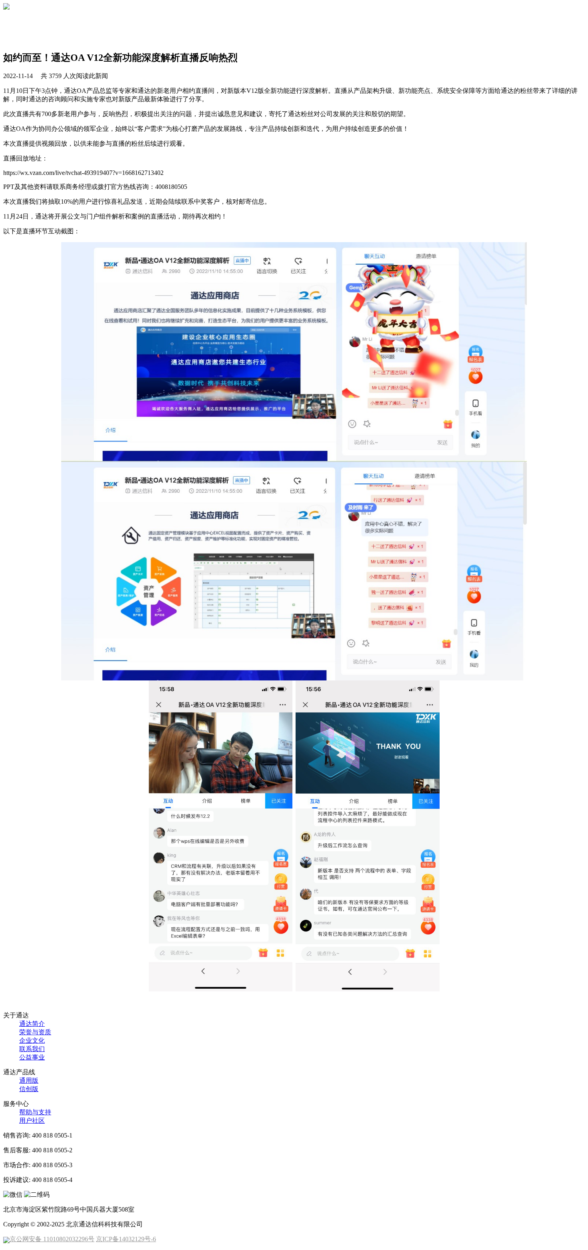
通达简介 (32, 1023)
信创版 (28, 1088)
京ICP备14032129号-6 (126, 1239)
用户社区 (32, 1120)
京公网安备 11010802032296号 (52, 1239)
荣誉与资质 (35, 1032)
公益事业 (32, 1057)
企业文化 (32, 1040)
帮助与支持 (35, 1112)
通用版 (28, 1080)
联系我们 (32, 1048)
